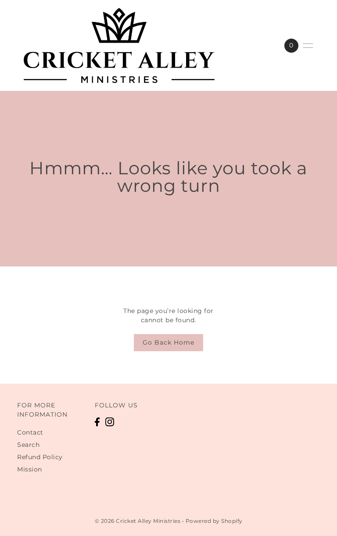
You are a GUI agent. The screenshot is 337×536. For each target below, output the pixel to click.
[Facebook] (97, 421)
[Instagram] (109, 421)
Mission (29, 469)
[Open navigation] (308, 46)
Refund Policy (40, 457)
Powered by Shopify (214, 521)
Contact (30, 432)
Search (28, 445)
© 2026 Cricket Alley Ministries (138, 521)
